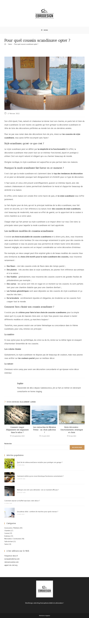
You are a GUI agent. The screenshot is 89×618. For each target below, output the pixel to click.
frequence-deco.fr (11, 556)
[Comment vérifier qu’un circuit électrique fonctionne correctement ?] (9, 477)
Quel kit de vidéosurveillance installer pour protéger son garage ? (39, 462)
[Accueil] (5, 44)
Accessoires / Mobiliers (11, 528)
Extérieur (7, 536)
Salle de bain (8, 541)
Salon (6, 544)
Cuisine (6, 533)
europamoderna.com (11, 559)
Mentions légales (44, 615)
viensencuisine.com (11, 562)
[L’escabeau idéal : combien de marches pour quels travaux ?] (9, 513)
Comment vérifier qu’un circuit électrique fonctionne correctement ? (40, 476)
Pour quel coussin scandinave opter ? (26, 44)
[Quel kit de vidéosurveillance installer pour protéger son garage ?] (9, 463)
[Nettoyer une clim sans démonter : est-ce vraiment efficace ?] (9, 491)
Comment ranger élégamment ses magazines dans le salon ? (17, 429)
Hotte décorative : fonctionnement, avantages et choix (72, 429)
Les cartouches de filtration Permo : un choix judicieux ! (44, 429)
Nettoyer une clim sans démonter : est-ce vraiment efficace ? (38, 490)
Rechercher (8, 444)
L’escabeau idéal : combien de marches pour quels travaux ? (37, 512)
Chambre (7, 531)
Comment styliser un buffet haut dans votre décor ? (22, 501)
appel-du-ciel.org (10, 565)
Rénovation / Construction (12, 539)
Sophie (20, 383)
